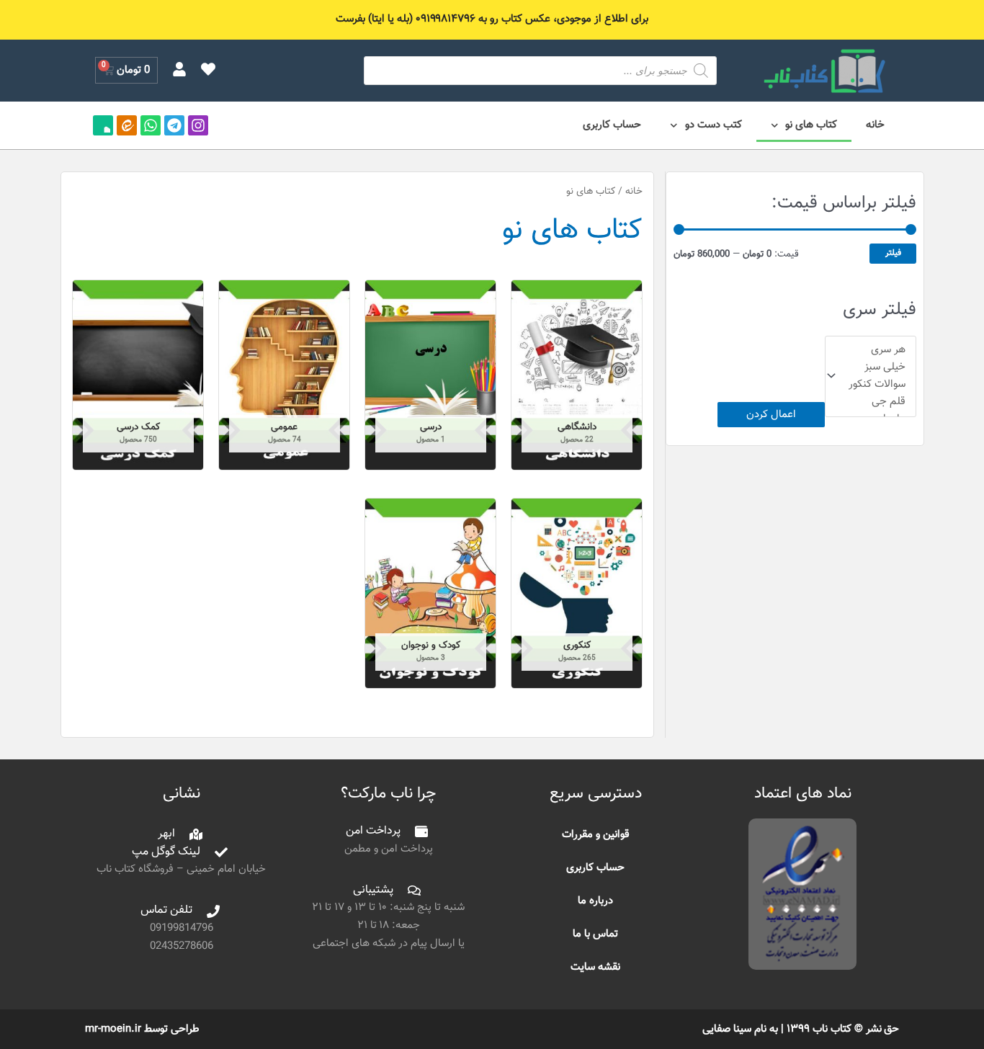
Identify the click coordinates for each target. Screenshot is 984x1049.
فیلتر (893, 252)
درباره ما (595, 901)
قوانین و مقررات (596, 834)
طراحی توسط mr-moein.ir (142, 1029)
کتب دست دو (713, 125)
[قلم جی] (877, 402)
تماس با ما (595, 934)
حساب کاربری (612, 125)
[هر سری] (877, 350)
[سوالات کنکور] (877, 384)
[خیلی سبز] (877, 367)
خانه (875, 125)
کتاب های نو (811, 125)
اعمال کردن (771, 414)
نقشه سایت (595, 967)
